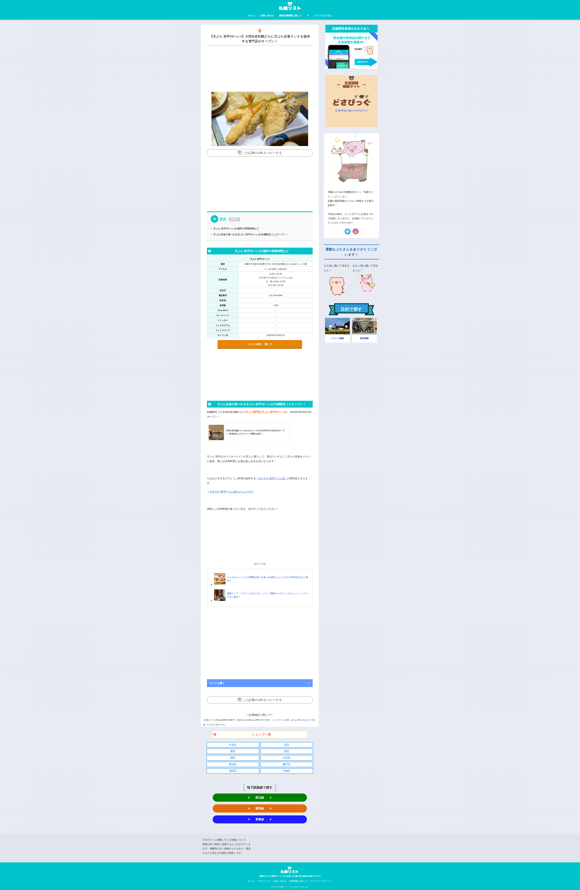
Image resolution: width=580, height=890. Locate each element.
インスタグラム (324, 15)
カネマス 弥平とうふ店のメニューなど (231, 491)
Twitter (267, 720)
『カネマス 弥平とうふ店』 (271, 478)
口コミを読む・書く (258, 344)
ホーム (251, 15)
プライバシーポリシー (321, 881)
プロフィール (264, 881)
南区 (232, 757)
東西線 (259, 808)
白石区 (286, 757)
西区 (286, 751)
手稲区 (286, 771)
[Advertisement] (260, 68)
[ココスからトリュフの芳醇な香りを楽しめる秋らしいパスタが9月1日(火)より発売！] (262, 584)
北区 (286, 744)
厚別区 (233, 764)
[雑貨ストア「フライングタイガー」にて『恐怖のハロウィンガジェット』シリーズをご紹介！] (262, 600)
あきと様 (358, 265)
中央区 (233, 744)
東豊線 (259, 819)
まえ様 (328, 265)
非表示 (234, 219)
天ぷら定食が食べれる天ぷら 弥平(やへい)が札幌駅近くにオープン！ (250, 234)
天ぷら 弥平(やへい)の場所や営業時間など (236, 228)
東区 (232, 751)
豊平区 (286, 764)
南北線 (259, 797)
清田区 (233, 771)
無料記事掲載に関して (290, 15)
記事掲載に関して (298, 881)
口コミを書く (217, 683)
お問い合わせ (267, 15)
